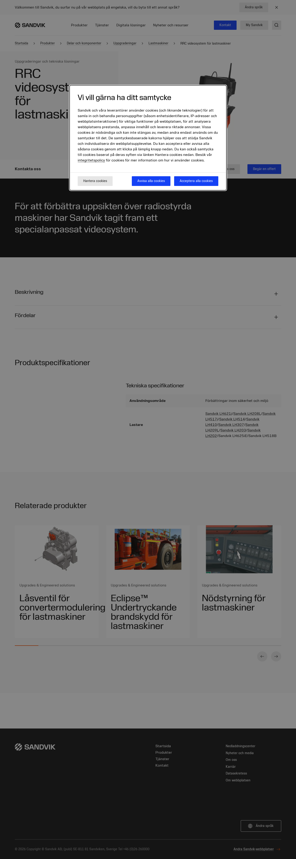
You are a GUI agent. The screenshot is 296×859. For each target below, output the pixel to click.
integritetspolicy (91, 160)
